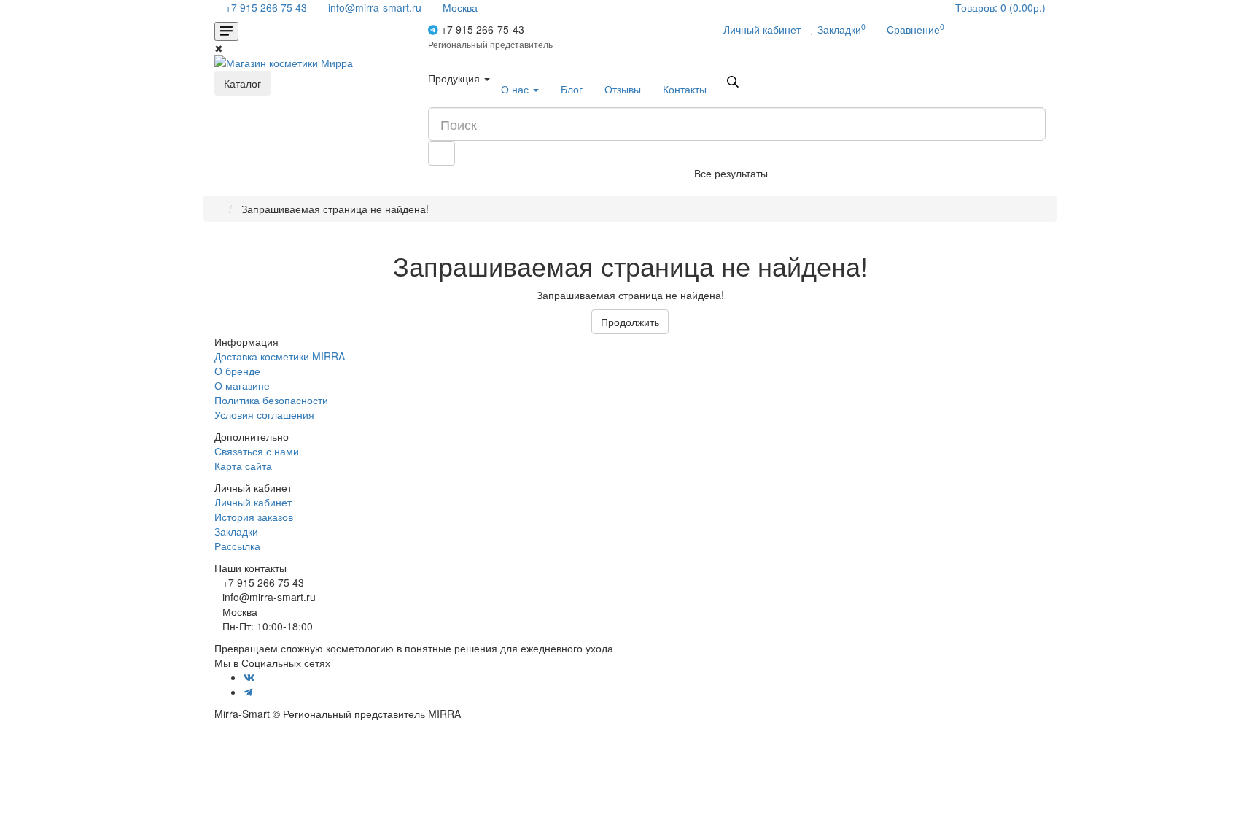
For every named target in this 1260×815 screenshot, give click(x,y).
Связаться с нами (256, 451)
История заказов (253, 516)
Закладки (236, 531)
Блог (572, 89)
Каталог (242, 83)
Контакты (685, 89)
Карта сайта (243, 465)
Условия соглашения (264, 414)
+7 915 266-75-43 (490, 36)
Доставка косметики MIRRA (279, 356)
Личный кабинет (253, 502)
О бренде (237, 370)
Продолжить (630, 321)
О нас (516, 89)
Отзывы (622, 89)
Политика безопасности (271, 400)
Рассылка (237, 545)
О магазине (242, 385)
